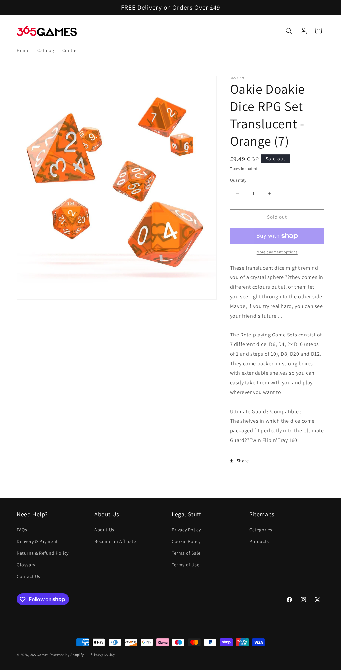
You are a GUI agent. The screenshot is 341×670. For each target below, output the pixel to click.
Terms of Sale (186, 553)
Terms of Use (185, 565)
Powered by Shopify (67, 654)
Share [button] (243, 461)
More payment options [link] (277, 251)
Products (259, 541)
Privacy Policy (186, 530)
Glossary (26, 565)
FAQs (22, 530)
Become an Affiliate (115, 541)
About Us (104, 530)
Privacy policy (102, 654)
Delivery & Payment (37, 541)
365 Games (39, 654)
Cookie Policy (186, 541)
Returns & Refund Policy (43, 553)
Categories (260, 530)
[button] (289, 31)
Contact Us (28, 576)
